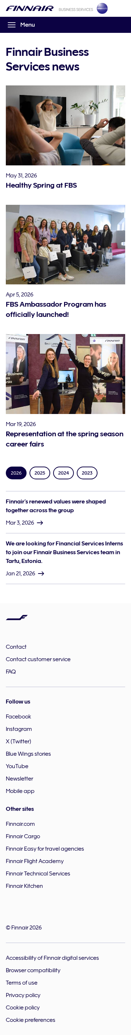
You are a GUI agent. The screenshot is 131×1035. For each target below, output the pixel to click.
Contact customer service (38, 659)
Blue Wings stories (28, 754)
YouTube (17, 766)
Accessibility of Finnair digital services (52, 958)
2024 (63, 473)
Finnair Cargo (23, 836)
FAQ (11, 671)
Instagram (19, 729)
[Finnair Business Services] (49, 8)
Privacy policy (23, 995)
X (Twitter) (18, 741)
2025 (40, 473)
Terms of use (21, 983)
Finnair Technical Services (38, 873)
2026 (16, 473)
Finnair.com (20, 824)
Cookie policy (23, 1007)
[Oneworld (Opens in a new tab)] (102, 8)
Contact (16, 647)
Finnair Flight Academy (35, 861)
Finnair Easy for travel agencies (45, 849)
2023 (87, 473)
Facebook (18, 716)
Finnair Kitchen (24, 886)
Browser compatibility (33, 970)
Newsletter (19, 778)
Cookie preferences (30, 1020)
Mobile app (20, 791)
